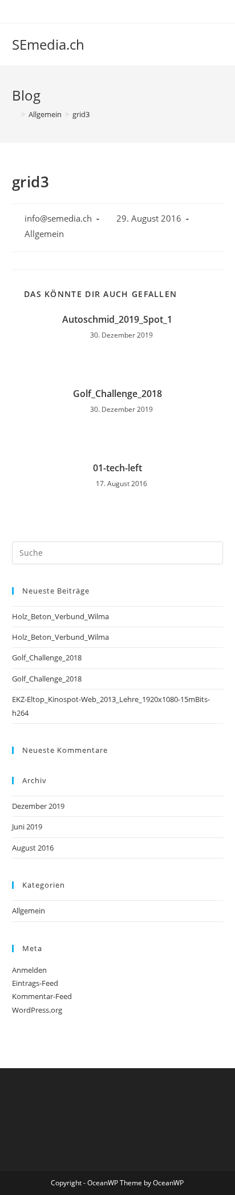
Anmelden (29, 970)
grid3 (81, 114)
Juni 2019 (27, 826)
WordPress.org (37, 1010)
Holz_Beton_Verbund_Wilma (60, 616)
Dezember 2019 (38, 806)
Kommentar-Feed (42, 996)
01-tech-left (117, 468)
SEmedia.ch (48, 44)
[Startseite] (15, 114)
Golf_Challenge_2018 (117, 393)
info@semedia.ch (58, 218)
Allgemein (44, 233)
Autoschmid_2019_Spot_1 (117, 319)
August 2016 (33, 848)
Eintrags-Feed (35, 983)
